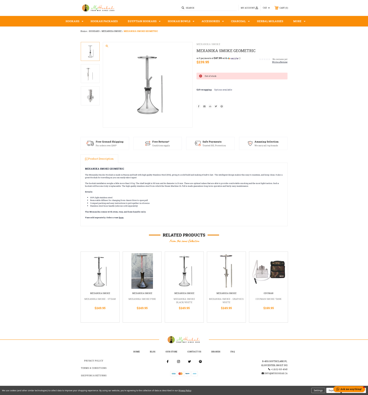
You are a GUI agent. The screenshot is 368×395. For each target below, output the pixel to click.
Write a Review (280, 62)
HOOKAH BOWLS (179, 21)
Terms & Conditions (94, 368)
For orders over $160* (106, 145)
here (121, 217)
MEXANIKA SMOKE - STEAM (100, 298)
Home (136, 351)
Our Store (171, 351)
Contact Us (194, 351)
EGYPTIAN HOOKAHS (142, 21)
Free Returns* (160, 141)
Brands (215, 351)
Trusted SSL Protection (214, 145)
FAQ (232, 351)
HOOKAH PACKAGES (104, 21)
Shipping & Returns (94, 375)
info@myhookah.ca (276, 373)
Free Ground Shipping (109, 141)
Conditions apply (161, 145)
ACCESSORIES (211, 21)
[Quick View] (113, 258)
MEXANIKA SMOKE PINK (142, 298)
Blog (152, 351)
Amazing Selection (266, 141)
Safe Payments (212, 141)
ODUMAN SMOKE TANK (268, 298)
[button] (219, 58)
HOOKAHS (72, 21)
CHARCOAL (238, 21)
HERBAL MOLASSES (270, 21)
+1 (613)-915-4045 (279, 369)
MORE (297, 21)
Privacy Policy (93, 360)
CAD (265, 7)
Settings (318, 390)
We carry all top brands (266, 145)
